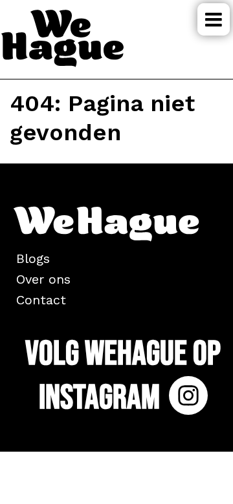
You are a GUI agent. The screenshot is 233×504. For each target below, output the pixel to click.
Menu (213, 19)
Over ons (43, 279)
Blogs (33, 258)
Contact (41, 300)
